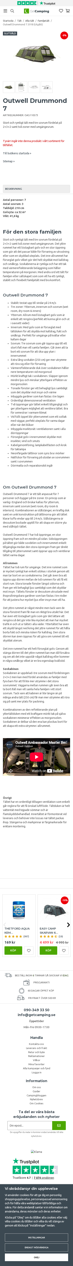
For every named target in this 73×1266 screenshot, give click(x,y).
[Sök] (12, 11)
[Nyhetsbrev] (59, 1125)
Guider (36, 1091)
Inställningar (36, 1237)
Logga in (36, 1072)
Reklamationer (36, 1056)
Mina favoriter (36, 1064)
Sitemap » (9, 161)
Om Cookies (36, 1103)
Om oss (36, 1087)
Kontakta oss (36, 1044)
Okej (36, 1257)
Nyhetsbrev (36, 1099)
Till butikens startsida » (17, 153)
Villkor (36, 1060)
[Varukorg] (67, 11)
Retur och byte (36, 1052)
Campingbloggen (36, 1095)
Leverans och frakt (36, 1048)
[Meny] (5, 11)
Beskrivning (13, 188)
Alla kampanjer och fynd (36, 1068)
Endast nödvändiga (36, 1247)
